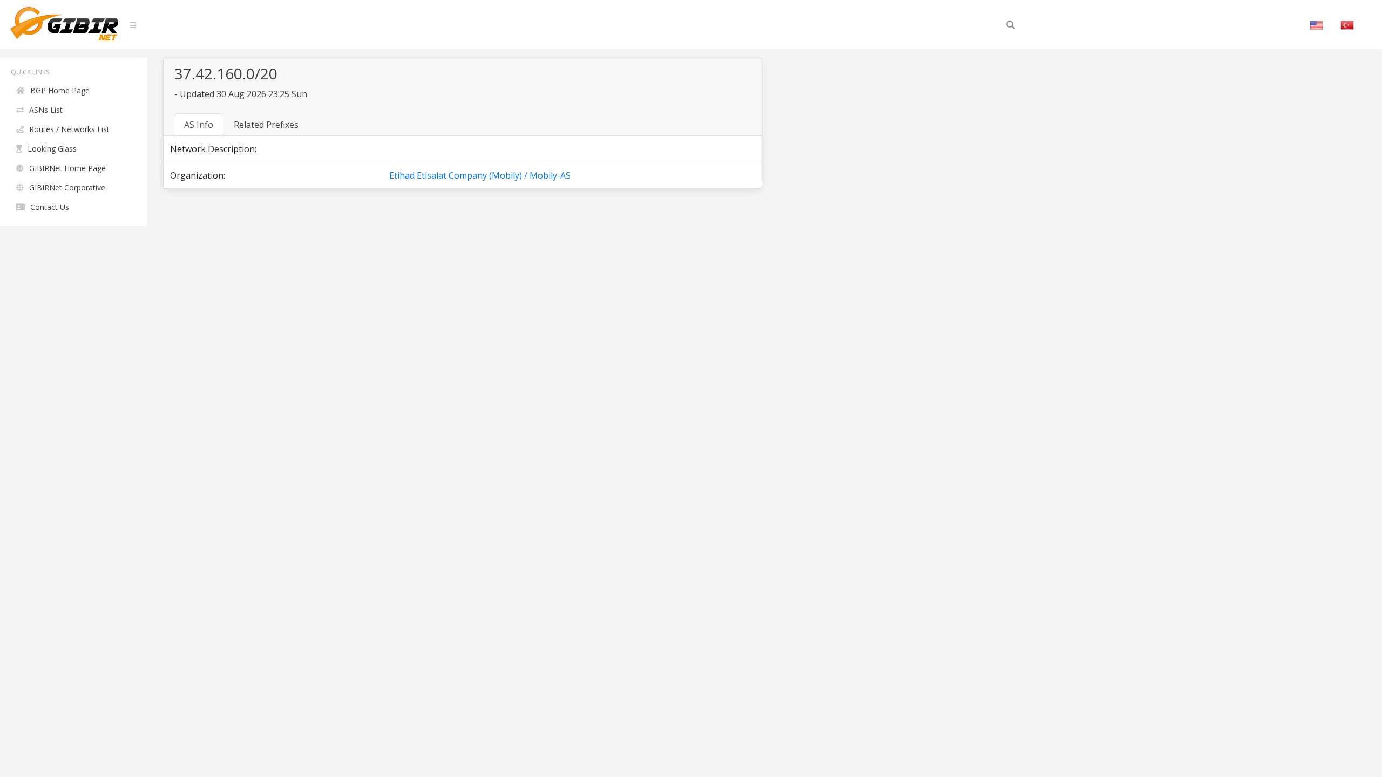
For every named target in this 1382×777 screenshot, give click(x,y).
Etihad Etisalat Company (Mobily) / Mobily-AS (480, 175)
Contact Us (49, 207)
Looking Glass (52, 149)
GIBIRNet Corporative (67, 187)
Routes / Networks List (69, 129)
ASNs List (46, 110)
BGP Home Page (60, 90)
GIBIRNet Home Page (67, 168)
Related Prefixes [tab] (266, 125)
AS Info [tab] (198, 125)
